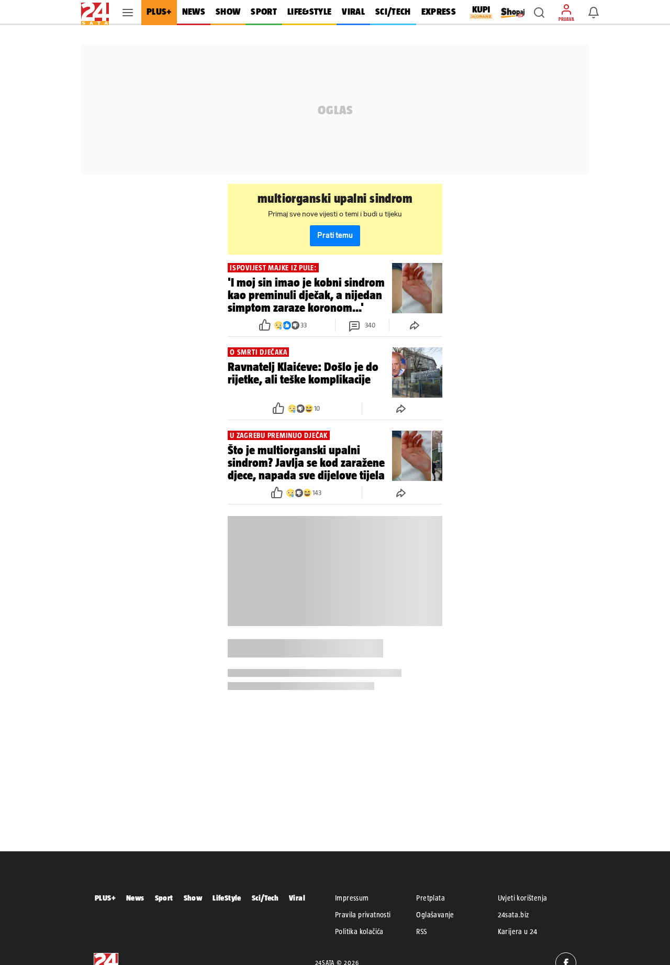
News (135, 897)
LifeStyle (227, 897)
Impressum (352, 898)
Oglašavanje (435, 915)
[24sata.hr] (95, 12)
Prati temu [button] (335, 235)
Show (193, 897)
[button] (539, 12)
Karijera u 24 (518, 931)
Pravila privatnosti (363, 915)
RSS (421, 931)
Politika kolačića (359, 931)
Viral (297, 897)
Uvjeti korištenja (523, 898)
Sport (164, 897)
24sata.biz (513, 915)
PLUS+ (105, 897)
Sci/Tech (265, 897)
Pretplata (430, 898)
